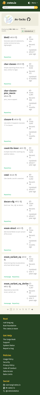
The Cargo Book (9, 339)
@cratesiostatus (11, 391)
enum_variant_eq (12, 257)
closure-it (8, 119)
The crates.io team (10, 329)
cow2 (6, 175)
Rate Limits (7, 374)
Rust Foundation (9, 326)
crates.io (11, 2)
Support (6, 342)
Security (6, 362)
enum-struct (10, 228)
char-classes (10, 64)
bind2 (6, 37)
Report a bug (8, 348)
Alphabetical (28, 31)
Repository (7, 57)
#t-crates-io (9, 388)
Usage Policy (8, 359)
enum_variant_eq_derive (16, 284)
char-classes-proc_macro (10, 92)
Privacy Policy (8, 365)
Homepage (7, 277)
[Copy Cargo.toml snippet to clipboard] (16, 37)
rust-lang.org (8, 323)
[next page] (32, 309)
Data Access (8, 371)
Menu (34, 3)
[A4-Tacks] (28, 19)
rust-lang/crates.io (11, 385)
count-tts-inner (11, 148)
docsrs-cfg (9, 201)
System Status (9, 345)
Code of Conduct (9, 368)
